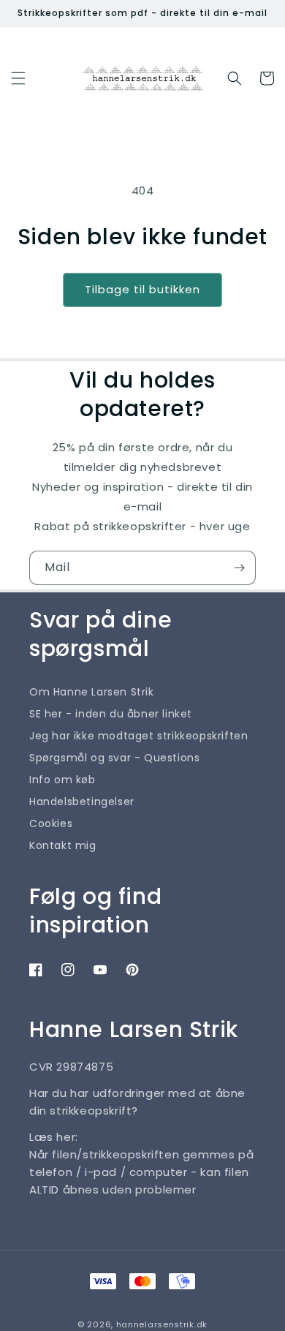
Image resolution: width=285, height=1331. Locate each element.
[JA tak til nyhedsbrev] (239, 568)
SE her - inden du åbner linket (110, 713)
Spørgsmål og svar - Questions (114, 757)
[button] (18, 78)
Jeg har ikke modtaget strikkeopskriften (138, 735)
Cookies (50, 823)
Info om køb (62, 779)
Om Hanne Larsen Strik (91, 692)
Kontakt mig (62, 845)
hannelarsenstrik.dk (162, 1324)
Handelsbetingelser (81, 801)
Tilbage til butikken (142, 289)
